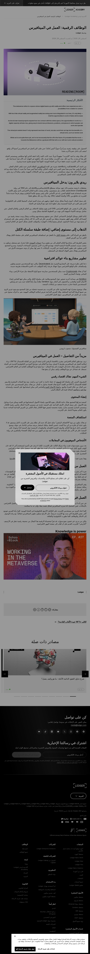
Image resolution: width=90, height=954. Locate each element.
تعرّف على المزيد (34, 495)
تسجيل (29, 487)
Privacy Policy (58, 499)
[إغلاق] (15, 936)
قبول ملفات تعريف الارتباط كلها (25, 949)
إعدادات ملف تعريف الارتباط (46, 949)
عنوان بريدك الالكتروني (58, 488)
